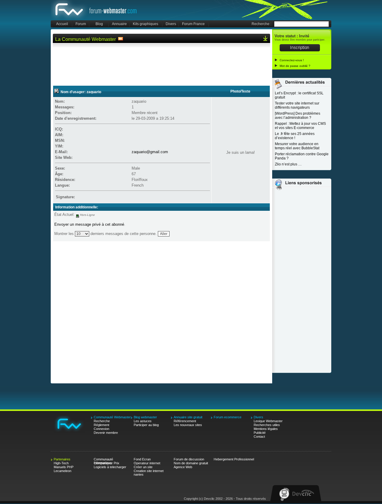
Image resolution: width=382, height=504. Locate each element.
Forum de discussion (189, 459)
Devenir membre (106, 432)
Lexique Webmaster (268, 421)
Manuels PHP (63, 467)
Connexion (101, 429)
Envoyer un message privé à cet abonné (89, 224)
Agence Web (183, 467)
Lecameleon (62, 471)
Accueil (62, 24)
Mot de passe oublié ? (295, 65)
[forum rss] (120, 39)
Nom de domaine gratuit (191, 463)
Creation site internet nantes (149, 471)
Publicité (260, 432)
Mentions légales (266, 429)
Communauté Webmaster (96, 10)
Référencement (185, 421)
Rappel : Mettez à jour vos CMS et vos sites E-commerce (300, 126)
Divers (171, 24)
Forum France (193, 24)
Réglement (101, 425)
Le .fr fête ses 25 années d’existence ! (295, 136)
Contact (259, 436)
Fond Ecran (142, 459)
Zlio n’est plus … (288, 164)
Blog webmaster (145, 417)
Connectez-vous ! (292, 60)
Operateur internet (147, 463)
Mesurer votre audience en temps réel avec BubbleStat (297, 146)
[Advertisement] (161, 63)
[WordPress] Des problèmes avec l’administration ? (297, 115)
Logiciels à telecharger (110, 467)
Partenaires (62, 459)
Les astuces (143, 421)
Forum (81, 24)
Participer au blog (146, 425)
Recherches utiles (267, 425)
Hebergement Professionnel (234, 459)
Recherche (102, 421)
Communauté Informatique (103, 459)
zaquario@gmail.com (150, 152)
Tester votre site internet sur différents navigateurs (297, 105)
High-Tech (61, 463)
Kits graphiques (145, 24)
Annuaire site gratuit (188, 417)
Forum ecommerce (227, 417)
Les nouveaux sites (188, 425)
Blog (99, 24)
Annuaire (119, 24)
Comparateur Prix (106, 463)
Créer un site (143, 467)
